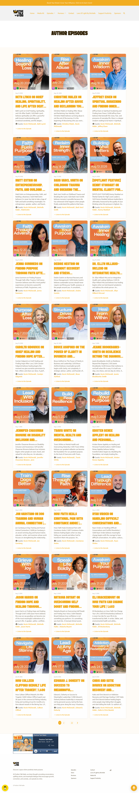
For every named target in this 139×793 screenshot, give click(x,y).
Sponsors (117, 13)
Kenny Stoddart (104, 210)
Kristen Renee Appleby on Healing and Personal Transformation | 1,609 (106, 440)
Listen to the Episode (24, 128)
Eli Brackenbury (104, 627)
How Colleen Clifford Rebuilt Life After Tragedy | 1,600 (30, 685)
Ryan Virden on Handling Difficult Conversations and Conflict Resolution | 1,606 (107, 523)
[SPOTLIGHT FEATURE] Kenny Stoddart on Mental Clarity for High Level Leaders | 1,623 (106, 190)
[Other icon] (111, 770)
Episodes (50, 13)
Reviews (61, 13)
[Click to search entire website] (124, 13)
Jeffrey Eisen (103, 126)
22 (72, 722)
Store (72, 772)
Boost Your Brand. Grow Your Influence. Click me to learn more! (69, 3)
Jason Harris (25, 627)
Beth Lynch (41, 124)
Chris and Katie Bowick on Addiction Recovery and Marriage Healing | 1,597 (106, 690)
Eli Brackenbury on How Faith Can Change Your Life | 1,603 (107, 602)
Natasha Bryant (66, 627)
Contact (71, 13)
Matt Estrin (25, 210)
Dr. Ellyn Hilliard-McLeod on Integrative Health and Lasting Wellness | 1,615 (106, 273)
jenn (32, 460)
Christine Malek (68, 124)
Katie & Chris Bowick (106, 710)
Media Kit (40, 13)
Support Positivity (104, 13)
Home (32, 13)
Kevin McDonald (30, 124)
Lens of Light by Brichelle (86, 13)
